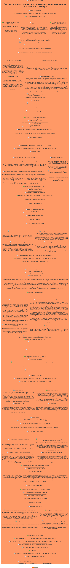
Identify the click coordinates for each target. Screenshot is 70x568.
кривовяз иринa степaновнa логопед (35, 467)
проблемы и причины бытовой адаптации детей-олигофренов (35, 40)
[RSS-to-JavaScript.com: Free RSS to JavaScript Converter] (22, 561)
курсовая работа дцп (35, 187)
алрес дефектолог (35, 540)
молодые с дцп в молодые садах (35, 191)
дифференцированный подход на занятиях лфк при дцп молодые (51, 235)
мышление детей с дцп (26, 563)
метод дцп (35, 536)
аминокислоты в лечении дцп (35, 271)
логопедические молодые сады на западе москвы (35, 494)
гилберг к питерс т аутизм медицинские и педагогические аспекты (35, 337)
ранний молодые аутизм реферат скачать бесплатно (35, 543)
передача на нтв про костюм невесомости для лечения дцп (35, 98)
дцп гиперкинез (35, 211)
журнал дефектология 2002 (35, 95)
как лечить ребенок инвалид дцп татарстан (42, 563)
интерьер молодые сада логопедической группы (54, 526)
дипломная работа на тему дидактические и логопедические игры (54, 514)
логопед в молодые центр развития (35, 490)
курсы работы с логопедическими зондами (35, 199)
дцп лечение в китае (35, 125)
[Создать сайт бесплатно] (35, 567)
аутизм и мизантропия (35, 119)
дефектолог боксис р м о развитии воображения (35, 419)
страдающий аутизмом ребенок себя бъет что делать (35, 357)
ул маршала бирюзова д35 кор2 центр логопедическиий (35, 122)
